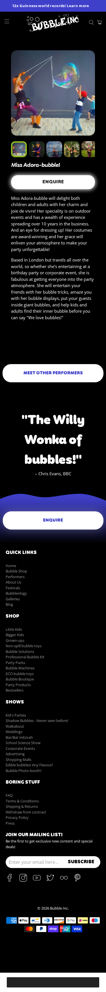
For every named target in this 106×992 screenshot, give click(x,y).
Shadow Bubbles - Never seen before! (37, 720)
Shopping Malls (18, 759)
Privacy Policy (17, 817)
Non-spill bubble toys (24, 645)
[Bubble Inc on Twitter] (50, 880)
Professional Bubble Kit (25, 656)
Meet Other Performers (53, 373)
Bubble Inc (59, 908)
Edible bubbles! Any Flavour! (29, 764)
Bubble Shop (16, 571)
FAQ (9, 795)
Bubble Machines (20, 668)
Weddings (14, 731)
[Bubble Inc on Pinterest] (77, 880)
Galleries (13, 598)
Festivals (13, 587)
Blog (9, 604)
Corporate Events (20, 748)
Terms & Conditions (22, 801)
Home (11, 565)
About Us (13, 582)
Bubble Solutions (20, 651)
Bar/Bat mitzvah (19, 737)
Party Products (18, 684)
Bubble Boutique (20, 679)
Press (10, 823)
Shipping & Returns (22, 806)
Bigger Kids (15, 634)
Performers (15, 576)
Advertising (15, 753)
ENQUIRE (53, 182)
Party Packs (15, 662)
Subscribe (81, 862)
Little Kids (14, 629)
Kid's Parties (16, 715)
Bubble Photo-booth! (23, 770)
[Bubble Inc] (53, 22)
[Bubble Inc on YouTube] (37, 880)
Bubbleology (16, 593)
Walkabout (15, 726)
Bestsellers (14, 690)
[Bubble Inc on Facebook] (10, 880)
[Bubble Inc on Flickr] (64, 880)
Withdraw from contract (26, 812)
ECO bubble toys (20, 673)
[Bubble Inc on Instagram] (23, 880)
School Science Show (23, 742)
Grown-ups (15, 640)
